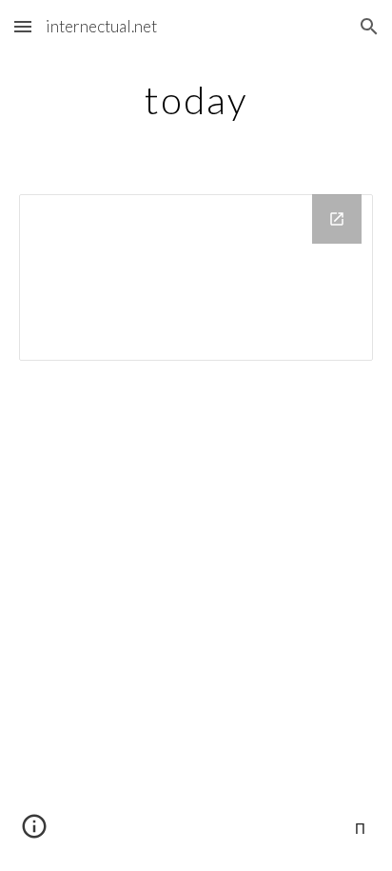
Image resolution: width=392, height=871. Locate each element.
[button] (23, 26)
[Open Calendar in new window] (337, 219)
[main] (196, 100)
